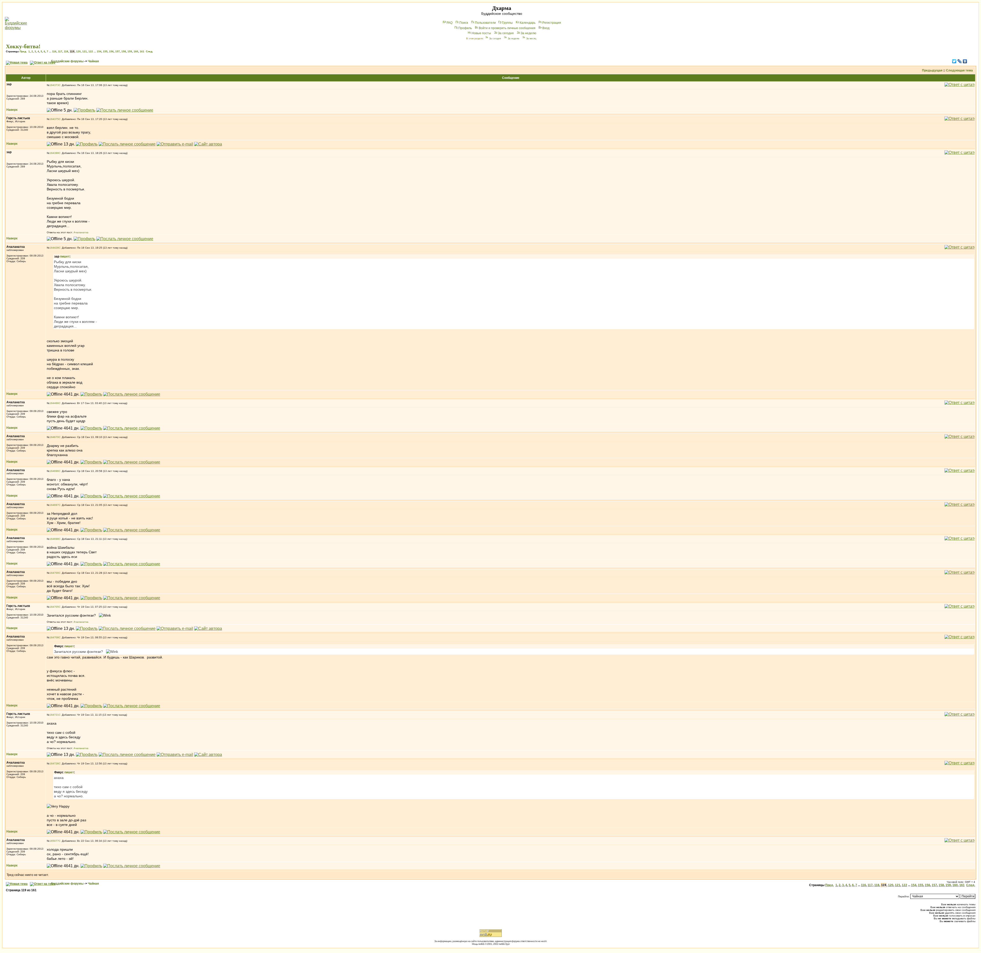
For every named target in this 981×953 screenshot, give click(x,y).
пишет (64, 256)
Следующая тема (959, 70)
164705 (54, 606)
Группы (507, 23)
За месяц (531, 38)
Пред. (23, 51)
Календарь (527, 23)
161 (142, 51)
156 (111, 51)
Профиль (465, 28)
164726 (54, 763)
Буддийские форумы (67, 61)
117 (60, 51)
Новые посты (481, 33)
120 (78, 51)
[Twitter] (954, 61)
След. (149, 51)
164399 (54, 153)
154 (99, 51)
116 (54, 51)
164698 (54, 538)
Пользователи (485, 23)
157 (117, 51)
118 (66, 51)
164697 (54, 505)
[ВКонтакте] (965, 61)
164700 (54, 572)
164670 (54, 437)
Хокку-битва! (23, 46)
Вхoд (546, 28)
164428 (54, 247)
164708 (54, 637)
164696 (54, 471)
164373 (54, 85)
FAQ (449, 23)
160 (136, 51)
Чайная (93, 61)
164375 (54, 119)
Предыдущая (932, 70)
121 (84, 51)
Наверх (12, 110)
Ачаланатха (81, 232)
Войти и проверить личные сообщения (507, 28)
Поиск (463, 23)
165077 (54, 840)
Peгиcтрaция (551, 23)
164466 (54, 403)
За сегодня (506, 33)
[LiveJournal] (959, 61)
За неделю (528, 33)
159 (129, 51)
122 (90, 51)
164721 (54, 714)
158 (123, 51)
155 (105, 51)
